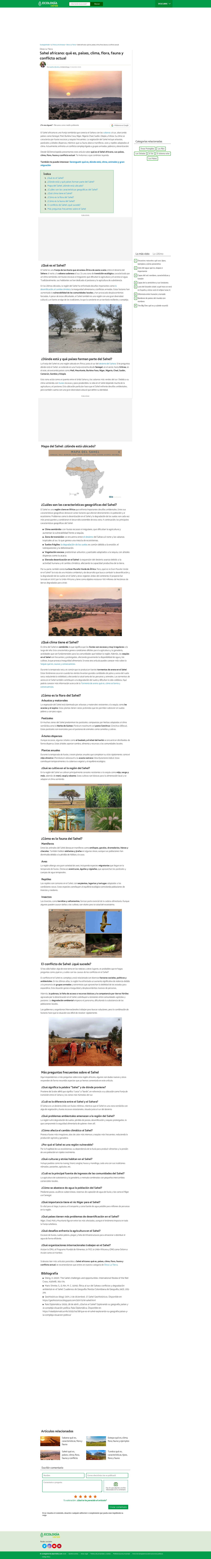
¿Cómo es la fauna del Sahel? (61, 201)
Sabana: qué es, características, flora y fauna (72, 1441)
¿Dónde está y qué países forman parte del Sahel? (70, 182)
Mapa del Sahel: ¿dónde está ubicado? (65, 186)
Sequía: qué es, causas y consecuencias (58, 664)
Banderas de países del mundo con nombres (151, 300)
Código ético (46, 1557)
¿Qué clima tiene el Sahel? (59, 193)
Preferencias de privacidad (121, 1554)
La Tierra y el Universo (58, 45)
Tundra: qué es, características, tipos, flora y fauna (117, 1455)
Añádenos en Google (121, 125)
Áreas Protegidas (147, 148)
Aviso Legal (84, 1554)
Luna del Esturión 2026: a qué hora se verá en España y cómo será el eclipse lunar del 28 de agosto (155, 288)
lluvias (61, 383)
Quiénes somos (73, 1554)
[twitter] (44, 1546)
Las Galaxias (140, 153)
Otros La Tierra (71, 45)
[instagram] (49, 1546)
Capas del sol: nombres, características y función (154, 277)
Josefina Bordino (54, 67)
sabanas (107, 133)
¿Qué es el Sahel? (55, 178)
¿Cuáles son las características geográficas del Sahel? (73, 190)
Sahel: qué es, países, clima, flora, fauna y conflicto (70, 1455)
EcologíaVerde (44, 45)
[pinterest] (59, 1546)
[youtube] (54, 1546)
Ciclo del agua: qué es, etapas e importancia (150, 269)
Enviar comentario (118, 1507)
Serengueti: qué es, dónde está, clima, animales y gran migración (82, 163)
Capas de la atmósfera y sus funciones (153, 282)
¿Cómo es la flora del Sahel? (60, 197)
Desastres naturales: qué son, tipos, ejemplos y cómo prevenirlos (152, 262)
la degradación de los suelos (74, 545)
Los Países (152, 158)
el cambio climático (62, 289)
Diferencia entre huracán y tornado (151, 294)
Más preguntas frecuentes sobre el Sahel (66, 209)
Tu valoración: (69, 1500)
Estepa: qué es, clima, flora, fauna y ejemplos (118, 1439)
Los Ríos (161, 148)
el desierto (88, 537)
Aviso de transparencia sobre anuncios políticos (147, 1554)
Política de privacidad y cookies (100, 1554)
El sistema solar (163, 153)
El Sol (151, 153)
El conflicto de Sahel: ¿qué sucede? (63, 205)
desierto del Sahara (107, 364)
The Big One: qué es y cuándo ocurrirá (153, 305)
